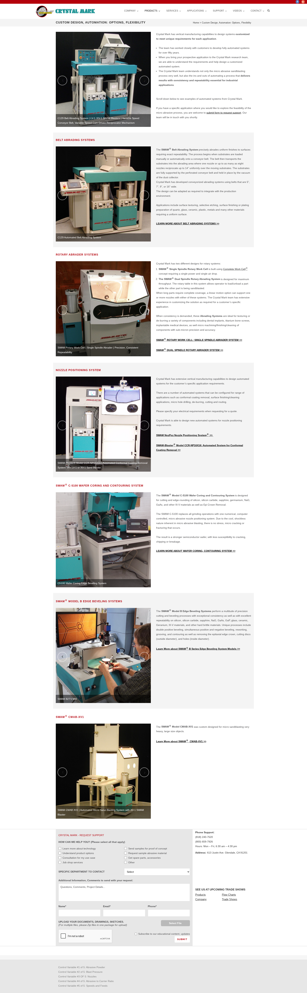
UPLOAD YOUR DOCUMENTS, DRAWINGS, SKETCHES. (92, 923)
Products (200, 894)
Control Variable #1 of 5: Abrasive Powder (81, 967)
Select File (175, 923)
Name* (62, 906)
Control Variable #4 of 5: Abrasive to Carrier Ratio (86, 981)
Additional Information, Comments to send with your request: (95, 880)
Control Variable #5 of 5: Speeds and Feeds (82, 985)
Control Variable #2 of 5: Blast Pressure (80, 971)
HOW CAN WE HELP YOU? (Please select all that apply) (91, 842)
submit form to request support (223, 112)
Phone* (152, 906)
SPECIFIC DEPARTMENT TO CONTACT (81, 871)
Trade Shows (229, 899)
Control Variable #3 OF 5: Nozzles (77, 976)
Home (196, 22)
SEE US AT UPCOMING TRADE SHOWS (220, 889)
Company (201, 899)
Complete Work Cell (235, 269)
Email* (107, 906)
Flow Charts (229, 894)
